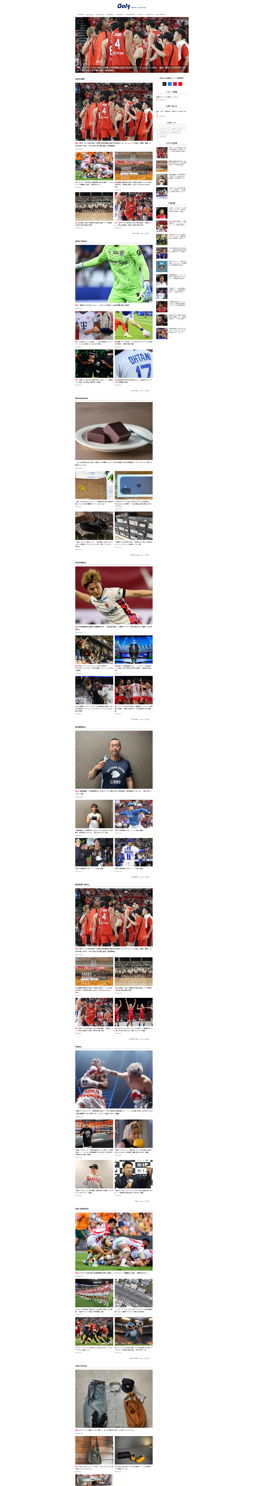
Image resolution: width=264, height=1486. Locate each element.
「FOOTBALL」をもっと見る (139, 719)
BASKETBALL (175, 132)
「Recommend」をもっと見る (139, 555)
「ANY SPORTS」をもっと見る (138, 1358)
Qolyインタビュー (178, 128)
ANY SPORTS (81, 1209)
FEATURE (80, 79)
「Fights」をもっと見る (141, 1201)
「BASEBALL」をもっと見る (139, 877)
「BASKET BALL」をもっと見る (138, 1039)
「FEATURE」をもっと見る (140, 233)
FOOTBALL (80, 562)
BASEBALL (80, 727)
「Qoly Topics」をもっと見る (139, 390)
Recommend (81, 398)
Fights (78, 1046)
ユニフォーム (163, 128)
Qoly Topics (81, 241)
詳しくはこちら (161, 99)
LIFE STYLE (81, 1366)
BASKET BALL (82, 884)
